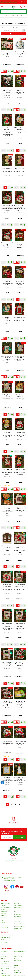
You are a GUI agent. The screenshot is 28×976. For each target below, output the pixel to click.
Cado (15, 963)
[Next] (19, 804)
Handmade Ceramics (19, 975)
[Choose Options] (5, 71)
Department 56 (5, 954)
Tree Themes (4, 942)
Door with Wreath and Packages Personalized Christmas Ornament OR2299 (7, 359)
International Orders (19, 926)
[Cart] (24, 7)
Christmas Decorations (7, 935)
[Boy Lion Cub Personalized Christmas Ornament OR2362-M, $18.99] (20, 387)
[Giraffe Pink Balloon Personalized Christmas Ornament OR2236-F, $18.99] (20, 160)
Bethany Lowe (5, 968)
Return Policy (17, 916)
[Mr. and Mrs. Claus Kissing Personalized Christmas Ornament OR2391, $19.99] (20, 424)
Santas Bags (17, 972)
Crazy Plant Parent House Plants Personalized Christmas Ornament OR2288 (7, 320)
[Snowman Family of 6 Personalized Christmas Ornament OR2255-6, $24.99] (7, 197)
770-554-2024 (12, 880)
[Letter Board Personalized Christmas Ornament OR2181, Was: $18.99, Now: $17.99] (7, 769)
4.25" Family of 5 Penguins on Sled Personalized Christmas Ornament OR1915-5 (7, 704)
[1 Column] (20, 30)
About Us (3, 918)
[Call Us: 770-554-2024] (20, 7)
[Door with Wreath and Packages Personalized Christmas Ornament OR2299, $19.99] (7, 348)
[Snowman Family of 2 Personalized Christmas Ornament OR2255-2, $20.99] (7, 235)
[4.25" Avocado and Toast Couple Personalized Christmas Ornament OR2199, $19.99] (20, 693)
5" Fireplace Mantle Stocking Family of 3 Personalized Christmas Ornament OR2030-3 (19, 626)
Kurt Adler (3, 956)
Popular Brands (6, 949)
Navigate (4, 900)
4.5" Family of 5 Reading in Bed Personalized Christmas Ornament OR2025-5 (7, 588)
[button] (13, 856)
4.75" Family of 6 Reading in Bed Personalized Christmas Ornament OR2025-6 (19, 549)
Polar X (3, 959)
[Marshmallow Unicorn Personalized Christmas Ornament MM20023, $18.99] (20, 769)
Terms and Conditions (20, 924)
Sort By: (3, 27)
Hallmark (3, 971)
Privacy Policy (18, 914)
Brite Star (3, 973)
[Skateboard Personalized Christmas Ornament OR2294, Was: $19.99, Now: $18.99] (20, 81)
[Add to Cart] (18, 109)
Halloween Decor (5, 937)
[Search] (24, 11)
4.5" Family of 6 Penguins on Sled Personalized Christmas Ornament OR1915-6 (19, 665)
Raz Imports (4, 951)
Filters (15, 34)
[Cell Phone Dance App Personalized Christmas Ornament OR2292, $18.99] (20, 120)
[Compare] (11, 71)
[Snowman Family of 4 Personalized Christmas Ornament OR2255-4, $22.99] (20, 197)
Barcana (16, 970)
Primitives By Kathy (19, 954)
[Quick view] (8, 71)
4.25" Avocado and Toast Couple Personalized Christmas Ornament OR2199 (19, 704)
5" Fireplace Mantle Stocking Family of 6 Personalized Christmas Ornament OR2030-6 (19, 588)
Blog (2, 925)
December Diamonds (20, 951)
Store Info (17, 921)
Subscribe (19, 837)
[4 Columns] (23, 30)
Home (2, 18)
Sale (2, 944)
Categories (5, 932)
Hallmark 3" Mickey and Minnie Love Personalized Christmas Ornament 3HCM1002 (7, 92)
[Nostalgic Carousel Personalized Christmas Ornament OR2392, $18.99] (7, 461)
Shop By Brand (18, 928)
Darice (16, 965)
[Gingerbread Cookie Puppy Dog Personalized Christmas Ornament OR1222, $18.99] (7, 499)
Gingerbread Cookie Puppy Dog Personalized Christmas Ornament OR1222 (7, 510)
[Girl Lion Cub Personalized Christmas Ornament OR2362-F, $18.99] (7, 424)
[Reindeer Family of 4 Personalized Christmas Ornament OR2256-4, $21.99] (7, 272)
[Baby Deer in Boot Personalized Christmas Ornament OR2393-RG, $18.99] (20, 461)
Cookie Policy (4, 927)
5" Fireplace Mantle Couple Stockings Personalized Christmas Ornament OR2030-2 (7, 665)
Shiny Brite (4, 963)
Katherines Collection (6, 966)
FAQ (2, 920)
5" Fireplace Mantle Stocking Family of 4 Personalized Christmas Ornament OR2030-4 (7, 626)
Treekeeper (17, 968)
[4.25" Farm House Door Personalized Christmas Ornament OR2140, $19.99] (7, 538)
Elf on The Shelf (5, 961)
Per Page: (14, 27)
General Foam (18, 956)
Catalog (3, 922)
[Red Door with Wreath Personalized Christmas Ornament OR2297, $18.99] (20, 309)
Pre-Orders (4, 940)
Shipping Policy (18, 919)
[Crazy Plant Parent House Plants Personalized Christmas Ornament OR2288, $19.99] (7, 309)
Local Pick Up (17, 907)
